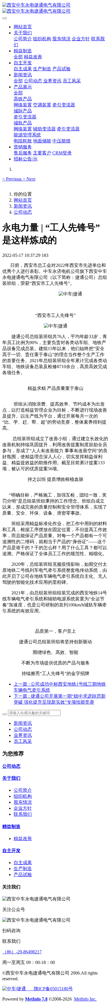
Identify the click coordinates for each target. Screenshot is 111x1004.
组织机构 (23, 796)
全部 (18, 56)
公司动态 (23, 212)
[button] (12, 178)
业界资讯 (23, 735)
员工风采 (23, 741)
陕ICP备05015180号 (49, 988)
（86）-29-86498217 (22, 951)
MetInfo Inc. (85, 999)
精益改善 (23, 838)
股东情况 (23, 802)
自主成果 (23, 862)
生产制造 (23, 868)
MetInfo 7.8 (36, 999)
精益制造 (11, 826)
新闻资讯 (23, 206)
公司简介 (23, 790)
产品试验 (23, 874)
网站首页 (23, 26)
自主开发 (11, 850)
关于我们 (11, 778)
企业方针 (23, 808)
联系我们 (23, 814)
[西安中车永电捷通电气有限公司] (55, 8)
